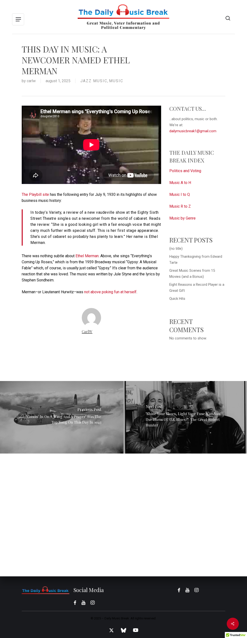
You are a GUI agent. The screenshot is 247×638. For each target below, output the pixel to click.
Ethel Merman (87, 256)
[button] (18, 19)
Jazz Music (93, 81)
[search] (228, 18)
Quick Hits (177, 298)
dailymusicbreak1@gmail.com (192, 131)
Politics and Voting (185, 171)
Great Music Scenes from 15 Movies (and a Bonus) (192, 273)
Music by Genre (182, 218)
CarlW (31, 81)
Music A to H (180, 182)
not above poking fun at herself (110, 292)
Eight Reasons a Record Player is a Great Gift (196, 287)
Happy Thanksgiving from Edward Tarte (195, 259)
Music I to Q (179, 194)
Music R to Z (180, 206)
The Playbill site (35, 194)
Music (116, 81)
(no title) (176, 248)
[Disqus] (123, 514)
